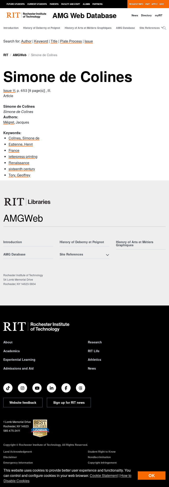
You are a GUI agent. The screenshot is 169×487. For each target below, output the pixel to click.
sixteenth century (22, 168)
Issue (88, 41)
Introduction (11, 28)
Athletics (94, 359)
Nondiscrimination (99, 457)
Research (95, 342)
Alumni (86, 4)
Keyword (41, 41)
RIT (5, 55)
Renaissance (19, 162)
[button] (164, 28)
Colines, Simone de (24, 138)
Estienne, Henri (21, 144)
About (8, 342)
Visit (147, 4)
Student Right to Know (102, 452)
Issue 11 (9, 90)
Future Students (16, 4)
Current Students (37, 4)
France (14, 150)
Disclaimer (10, 457)
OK (152, 475)
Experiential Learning (19, 359)
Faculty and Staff (70, 4)
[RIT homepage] (26, 15)
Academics (11, 351)
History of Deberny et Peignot (41, 28)
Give (161, 4)
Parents (54, 4)
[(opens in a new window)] (8, 388)
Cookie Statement (104, 475)
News (135, 15)
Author (26, 41)
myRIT (158, 15)
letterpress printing (23, 156)
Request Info (136, 4)
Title (54, 41)
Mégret (8, 122)
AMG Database (125, 28)
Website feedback (22, 402)
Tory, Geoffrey (19, 175)
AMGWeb (20, 55)
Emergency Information (18, 463)
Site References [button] (150, 28)
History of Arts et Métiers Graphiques (88, 28)
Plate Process (71, 41)
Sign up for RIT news (69, 402)
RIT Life (93, 351)
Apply (154, 4)
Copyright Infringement (102, 463)
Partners (97, 4)
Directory (146, 15)
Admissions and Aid (18, 368)
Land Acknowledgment (17, 452)
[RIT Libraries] (27, 201)
